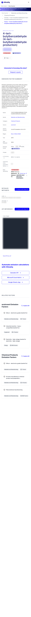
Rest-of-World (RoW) (16, 133)
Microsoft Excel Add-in (15, 277)
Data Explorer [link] (12, 6)
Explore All (26, 305)
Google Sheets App (15, 282)
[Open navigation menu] (28, 2)
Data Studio (4, 6)
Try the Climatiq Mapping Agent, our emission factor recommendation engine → (14, 9)
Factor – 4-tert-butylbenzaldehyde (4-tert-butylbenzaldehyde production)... (16, 22)
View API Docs (6, 255)
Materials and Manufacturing (19, 13)
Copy (7, 58)
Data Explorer (5, 13)
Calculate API (15, 272)
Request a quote (15, 72)
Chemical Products (9, 15)
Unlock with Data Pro (22, 189)
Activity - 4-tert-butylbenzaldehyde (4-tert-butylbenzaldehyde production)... (16, 18)
